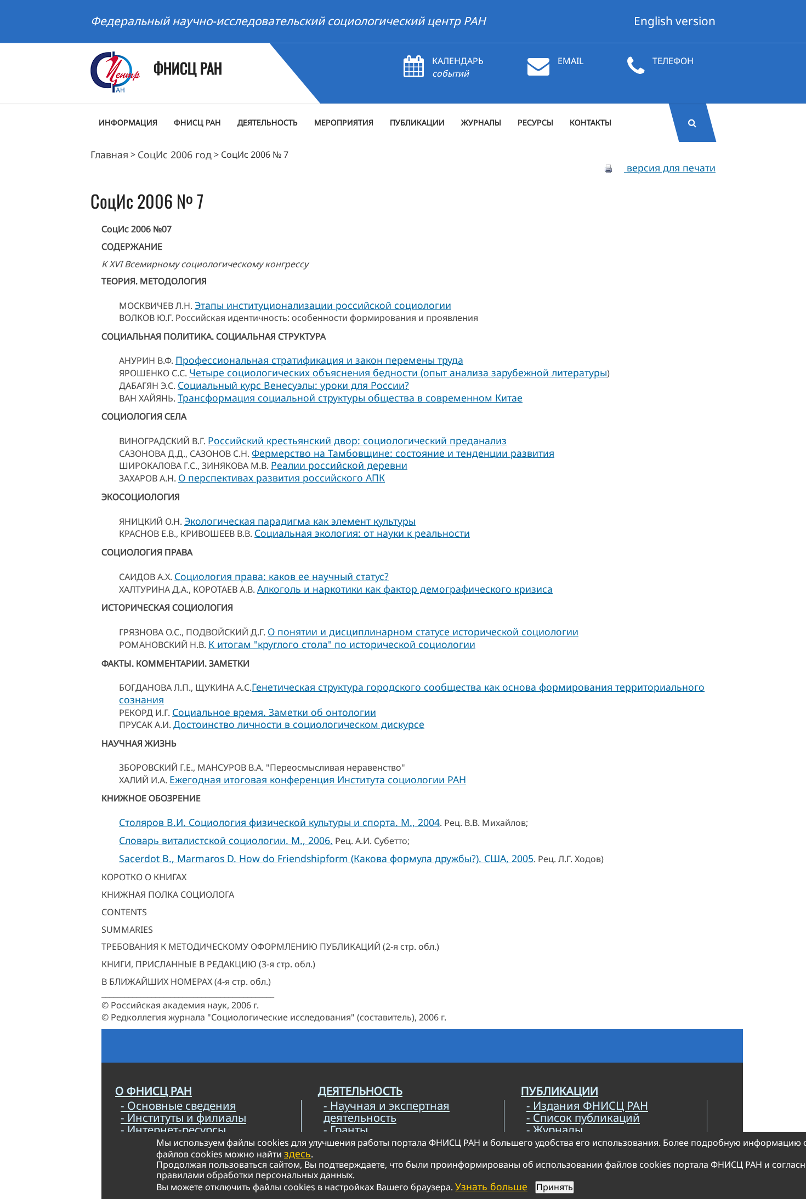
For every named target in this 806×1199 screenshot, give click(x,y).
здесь (297, 1153)
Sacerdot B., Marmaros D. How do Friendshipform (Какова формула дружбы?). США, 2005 (326, 858)
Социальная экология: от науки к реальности (362, 533)
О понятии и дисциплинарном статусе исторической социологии (423, 631)
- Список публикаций (583, 1117)
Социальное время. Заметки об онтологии (274, 712)
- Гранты (345, 1129)
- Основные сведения (178, 1105)
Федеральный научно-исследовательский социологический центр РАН (288, 20)
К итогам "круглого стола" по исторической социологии (341, 644)
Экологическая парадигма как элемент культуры (300, 520)
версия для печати (670, 167)
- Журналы (554, 1129)
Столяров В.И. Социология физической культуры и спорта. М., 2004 (279, 822)
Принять (554, 1187)
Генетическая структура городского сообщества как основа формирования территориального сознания (412, 693)
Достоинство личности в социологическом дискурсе (298, 724)
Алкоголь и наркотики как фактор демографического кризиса (405, 588)
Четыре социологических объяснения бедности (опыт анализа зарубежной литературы (398, 372)
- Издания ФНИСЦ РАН (587, 1105)
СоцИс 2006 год (175, 154)
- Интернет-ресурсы (173, 1129)
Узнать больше (491, 1186)
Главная (109, 154)
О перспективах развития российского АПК (281, 477)
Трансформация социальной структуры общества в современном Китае (350, 397)
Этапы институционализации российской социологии (323, 305)
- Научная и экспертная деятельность (386, 1111)
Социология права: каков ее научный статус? (281, 576)
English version (675, 20)
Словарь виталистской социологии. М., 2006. (226, 840)
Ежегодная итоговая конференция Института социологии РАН (317, 779)
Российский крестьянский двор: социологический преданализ (357, 440)
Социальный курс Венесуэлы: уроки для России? (293, 385)
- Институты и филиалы (183, 1117)
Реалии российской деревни (339, 465)
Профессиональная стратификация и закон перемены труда (319, 359)
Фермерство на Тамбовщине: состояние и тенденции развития (403, 453)
